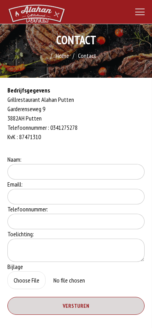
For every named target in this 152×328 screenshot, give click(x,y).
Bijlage (15, 266)
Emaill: (15, 184)
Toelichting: (20, 234)
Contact (87, 55)
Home (62, 55)
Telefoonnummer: (27, 209)
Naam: (14, 159)
